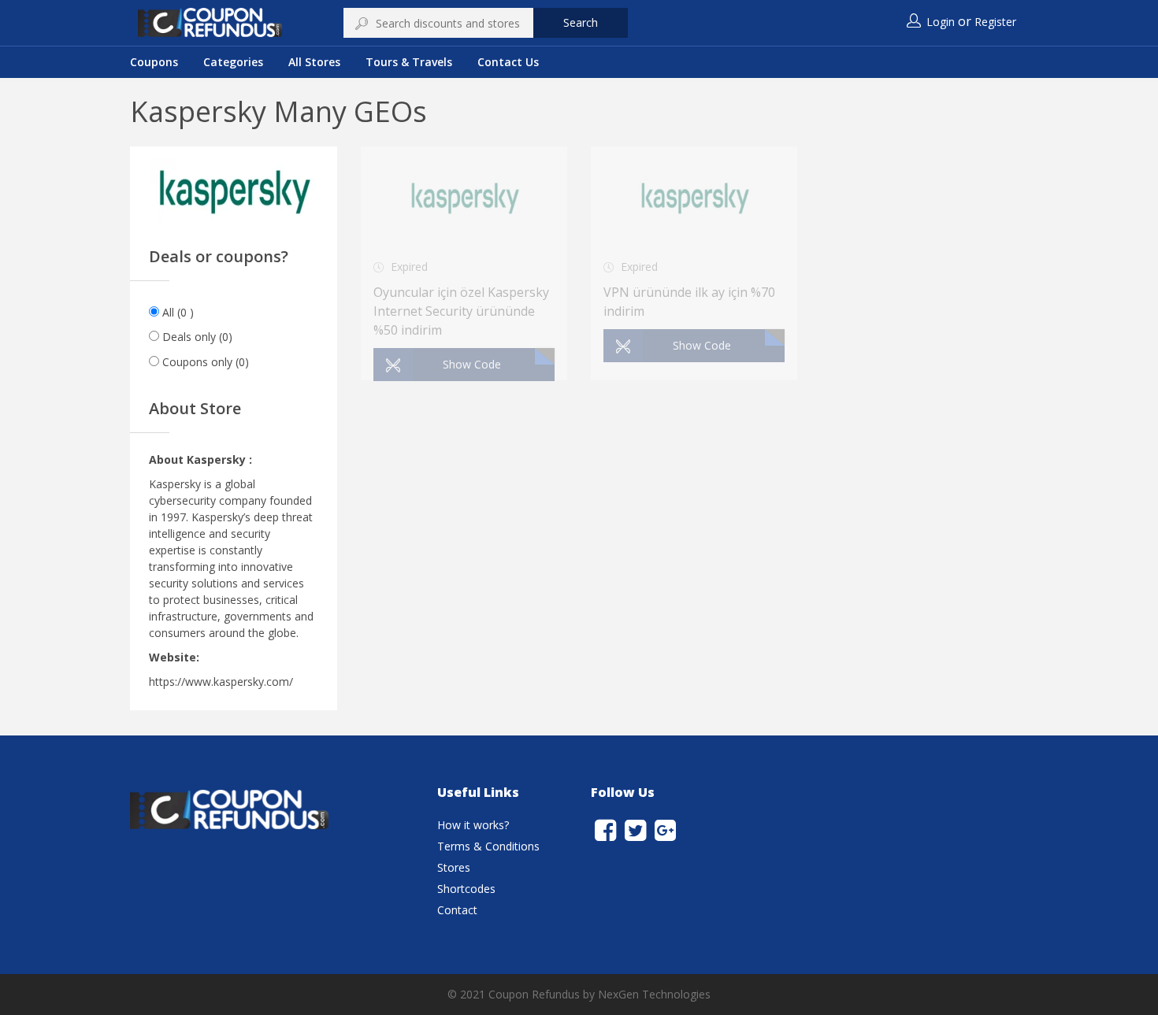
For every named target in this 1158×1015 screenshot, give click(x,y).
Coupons (154, 61)
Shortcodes (466, 888)
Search (580, 22)
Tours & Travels (409, 61)
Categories (233, 61)
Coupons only (205, 361)
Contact (457, 909)
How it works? (473, 824)
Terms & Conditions (488, 846)
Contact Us (508, 61)
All (178, 312)
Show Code (472, 364)
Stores (453, 867)
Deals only (197, 336)
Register (995, 21)
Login (940, 21)
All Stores (314, 61)
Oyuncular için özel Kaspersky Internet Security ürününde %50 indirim (461, 311)
